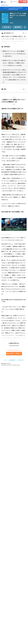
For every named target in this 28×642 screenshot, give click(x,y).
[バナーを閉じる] (26, 8)
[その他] (25, 27)
